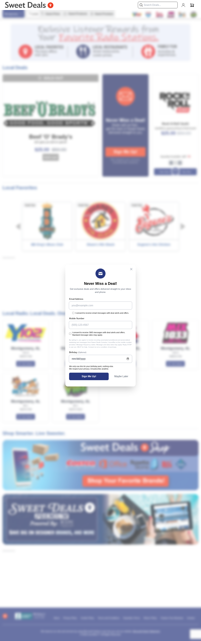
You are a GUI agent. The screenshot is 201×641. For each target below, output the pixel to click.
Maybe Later (121, 376)
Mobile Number (76, 318)
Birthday (77, 352)
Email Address (76, 299)
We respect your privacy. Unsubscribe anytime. (89, 369)
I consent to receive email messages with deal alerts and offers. (102, 313)
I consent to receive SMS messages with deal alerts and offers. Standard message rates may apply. (98, 333)
